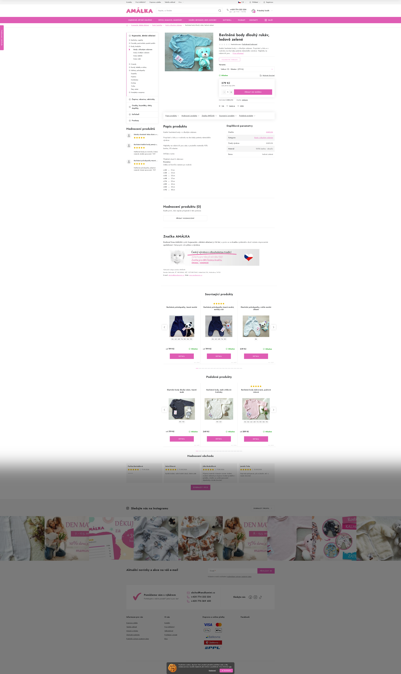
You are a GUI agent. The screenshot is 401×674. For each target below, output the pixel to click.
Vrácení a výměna (132, 631)
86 (188, 339)
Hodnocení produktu (189, 116)
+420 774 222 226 (238, 10)
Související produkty (226, 116)
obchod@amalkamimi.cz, (177, 275)
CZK (242, 2)
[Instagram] (255, 597)
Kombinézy (134, 80)
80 (185, 339)
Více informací (238, 53)
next (273, 327)
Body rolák (137, 59)
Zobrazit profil (261, 508)
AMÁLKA (245, 100)
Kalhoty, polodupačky (138, 70)
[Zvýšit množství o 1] (231, 92)
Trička (133, 86)
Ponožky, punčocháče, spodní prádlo (143, 43)
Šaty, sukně (134, 89)
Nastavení (212, 671)
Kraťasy (133, 83)
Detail (182, 356)
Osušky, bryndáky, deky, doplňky (142, 106)
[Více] (269, 20)
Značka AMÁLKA (208, 116)
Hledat (220, 10)
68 (179, 339)
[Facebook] (250, 597)
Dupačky (134, 74)
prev (164, 327)
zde (230, 667)
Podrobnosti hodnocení (249, 44)
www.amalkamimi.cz (195, 275)
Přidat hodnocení (185, 218)
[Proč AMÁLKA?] (211, 257)
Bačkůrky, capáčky (137, 40)
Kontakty (129, 2)
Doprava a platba (155, 2)
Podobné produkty (246, 116)
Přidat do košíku (253, 92)
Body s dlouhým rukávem (143, 49)
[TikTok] (260, 597)
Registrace (269, 2)
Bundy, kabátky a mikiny (139, 67)
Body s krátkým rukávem (141, 53)
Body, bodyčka (136, 46)
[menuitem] (141, 20)
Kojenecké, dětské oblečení (143, 35)
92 (191, 339)
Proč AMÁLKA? (141, 2)
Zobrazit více (200, 487)
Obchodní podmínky (133, 635)
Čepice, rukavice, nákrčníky (143, 99)
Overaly (133, 64)
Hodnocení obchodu (200, 456)
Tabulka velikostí (170, 2)
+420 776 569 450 (201, 601)
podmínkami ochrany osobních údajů (239, 577)
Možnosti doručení (269, 75)
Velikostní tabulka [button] (230, 60)
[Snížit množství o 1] (224, 92)
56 (172, 339)
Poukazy (135, 120)
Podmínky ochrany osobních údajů (137, 639)
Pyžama (133, 77)
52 (245, 422)
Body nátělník (138, 56)
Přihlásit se (266, 571)
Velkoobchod (168, 631)
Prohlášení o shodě (170, 635)
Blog (166, 639)
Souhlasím (227, 670)
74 (182, 339)
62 (176, 339)
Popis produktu (171, 116)
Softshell (135, 114)
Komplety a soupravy (138, 92)
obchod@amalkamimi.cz (203, 592)
